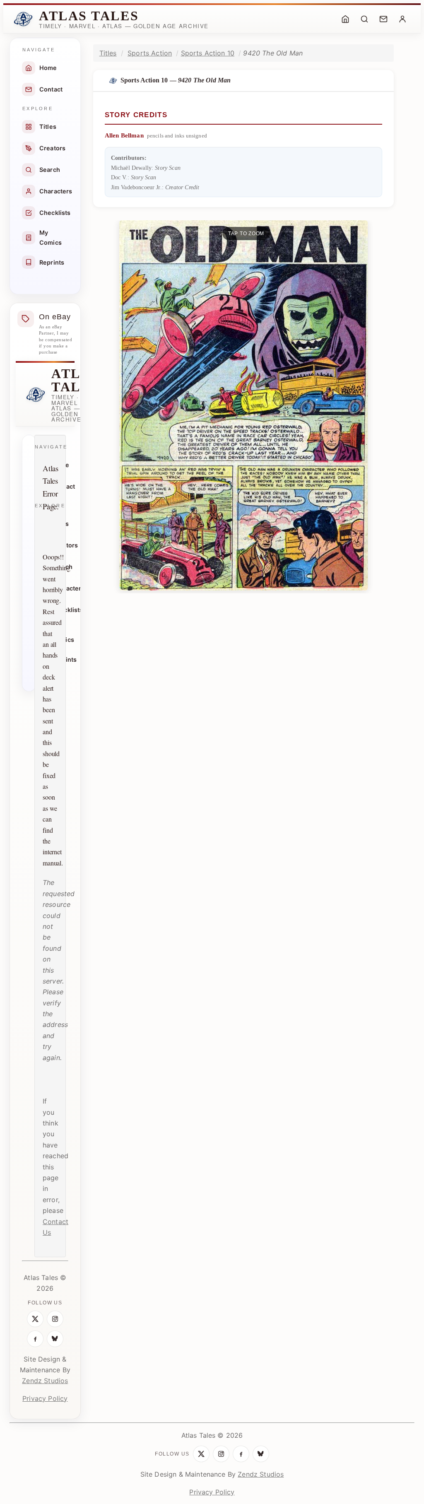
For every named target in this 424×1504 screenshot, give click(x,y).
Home (48, 67)
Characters (55, 191)
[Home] (345, 19)
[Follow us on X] (35, 1319)
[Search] (364, 19)
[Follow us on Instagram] (55, 1319)
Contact (51, 89)
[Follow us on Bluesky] (55, 1338)
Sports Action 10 (208, 53)
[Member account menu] (402, 19)
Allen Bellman (124, 135)
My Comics (50, 237)
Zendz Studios (45, 1380)
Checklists (55, 212)
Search (49, 169)
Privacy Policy (44, 1398)
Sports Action (150, 53)
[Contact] (383, 19)
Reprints (51, 262)
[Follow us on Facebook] (35, 1338)
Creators (52, 148)
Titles (47, 126)
